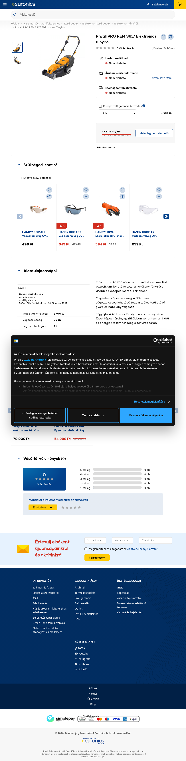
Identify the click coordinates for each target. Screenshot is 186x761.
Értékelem (39, 507)
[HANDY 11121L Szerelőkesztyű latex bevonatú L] (111, 208)
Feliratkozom (97, 557)
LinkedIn (82, 669)
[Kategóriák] (5, 4)
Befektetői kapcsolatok (46, 617)
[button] (161, 78)
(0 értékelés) (126, 48)
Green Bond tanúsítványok (49, 623)
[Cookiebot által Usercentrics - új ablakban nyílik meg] (156, 341)
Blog (93, 704)
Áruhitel (80, 587)
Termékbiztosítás (85, 592)
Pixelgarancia (83, 598)
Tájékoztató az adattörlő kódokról (131, 605)
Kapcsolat (123, 592)
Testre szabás (91, 415)
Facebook (83, 664)
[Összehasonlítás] (49, 196)
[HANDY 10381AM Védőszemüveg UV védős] (38, 208)
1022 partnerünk (35, 359)
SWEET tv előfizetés (86, 614)
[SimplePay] (93, 718)
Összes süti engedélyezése (146, 415)
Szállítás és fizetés (44, 587)
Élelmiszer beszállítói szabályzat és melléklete (47, 630)
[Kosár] (180, 4)
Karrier (93, 693)
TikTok (81, 648)
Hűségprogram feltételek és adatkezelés (50, 610)
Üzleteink (93, 699)
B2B (77, 619)
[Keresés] (171, 15)
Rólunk (93, 688)
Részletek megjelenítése (149, 401)
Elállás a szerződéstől (46, 592)
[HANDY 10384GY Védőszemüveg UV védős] (75, 208)
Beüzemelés (82, 603)
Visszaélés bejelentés (130, 612)
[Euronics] (23, 4)
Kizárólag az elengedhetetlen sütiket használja (40, 415)
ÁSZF (36, 598)
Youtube (83, 653)
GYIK (120, 587)
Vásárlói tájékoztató (129, 598)
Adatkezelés (40, 603)
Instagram (83, 659)
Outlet (78, 608)
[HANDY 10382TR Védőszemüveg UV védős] (148, 208)
